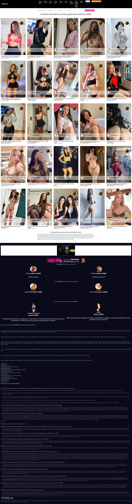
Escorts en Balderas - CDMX (52, 341)
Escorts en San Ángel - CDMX (86, 330)
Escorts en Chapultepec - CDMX (30, 343)
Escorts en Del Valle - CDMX (96, 349)
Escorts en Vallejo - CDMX (109, 336)
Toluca (13, 479)
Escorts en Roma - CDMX (28, 341)
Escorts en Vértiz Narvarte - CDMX (118, 341)
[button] (87, 10)
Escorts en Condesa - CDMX (89, 343)
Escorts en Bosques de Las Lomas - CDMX (15, 343)
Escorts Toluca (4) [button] (61, 2)
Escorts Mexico (3, 363)
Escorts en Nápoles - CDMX (100, 343)
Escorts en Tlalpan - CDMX (39, 330)
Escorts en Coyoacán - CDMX (16, 330)
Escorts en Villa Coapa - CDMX (74, 330)
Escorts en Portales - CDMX (50, 331)
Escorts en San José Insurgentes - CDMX (20, 336)
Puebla (116, 478)
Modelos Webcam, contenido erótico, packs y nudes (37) (76, 4)
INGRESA (87, 1)
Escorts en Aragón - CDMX (74, 355)
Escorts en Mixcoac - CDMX (118, 349)
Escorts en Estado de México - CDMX (55, 360)
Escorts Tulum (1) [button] (66, 2)
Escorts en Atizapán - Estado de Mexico (85, 360)
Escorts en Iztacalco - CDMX (38, 355)
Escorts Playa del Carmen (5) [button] (72, 2)
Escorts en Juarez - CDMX (66, 343)
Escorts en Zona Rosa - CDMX (60, 336)
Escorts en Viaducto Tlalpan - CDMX (62, 330)
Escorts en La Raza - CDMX (60, 349)
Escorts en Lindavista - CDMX (111, 343)
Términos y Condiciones (5, 380)
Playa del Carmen (9, 479)
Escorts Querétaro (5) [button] (51, 2)
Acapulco (4, 479)
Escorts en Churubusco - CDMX (16, 331)
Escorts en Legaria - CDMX (6, 341)
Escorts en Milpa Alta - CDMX (28, 330)
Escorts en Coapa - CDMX (27, 331)
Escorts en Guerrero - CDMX (86, 336)
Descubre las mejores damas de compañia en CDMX (10, 372)
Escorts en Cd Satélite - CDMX (120, 336)
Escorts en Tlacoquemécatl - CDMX (76, 341)
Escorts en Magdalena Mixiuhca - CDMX (62, 355)
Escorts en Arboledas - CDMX (34, 336)
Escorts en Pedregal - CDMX (49, 330)
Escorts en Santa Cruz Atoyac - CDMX (54, 343)
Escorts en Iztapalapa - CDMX (10, 349)
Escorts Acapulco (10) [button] (55, 2)
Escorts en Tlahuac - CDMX (6, 330)
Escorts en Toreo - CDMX (84, 355)
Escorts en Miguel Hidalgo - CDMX (105, 341)
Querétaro (120, 478)
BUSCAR (92, 10)
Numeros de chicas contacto (6, 368)
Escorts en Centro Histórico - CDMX (39, 341)
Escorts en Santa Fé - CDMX (49, 355)
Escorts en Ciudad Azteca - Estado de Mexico (39, 360)
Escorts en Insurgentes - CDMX (38, 331)
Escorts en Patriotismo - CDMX (110, 330)
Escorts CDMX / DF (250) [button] (40, 2)
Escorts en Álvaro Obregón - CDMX (35, 349)
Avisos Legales (3, 381)
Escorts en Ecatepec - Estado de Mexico (70, 360)
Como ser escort (4, 365)
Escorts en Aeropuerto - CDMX (22, 349)
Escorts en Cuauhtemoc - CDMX (17, 341)
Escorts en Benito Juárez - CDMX (84, 349)
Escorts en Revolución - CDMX (63, 341)
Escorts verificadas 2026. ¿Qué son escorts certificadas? (11, 375)
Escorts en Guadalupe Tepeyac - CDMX (47, 336)
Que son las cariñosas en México (7, 371)
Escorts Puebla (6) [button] (46, 2)
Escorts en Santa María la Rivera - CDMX (90, 341)
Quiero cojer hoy (4, 374)
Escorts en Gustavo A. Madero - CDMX (74, 336)
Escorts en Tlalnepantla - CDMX (98, 336)
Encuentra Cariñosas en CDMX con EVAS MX (9, 378)
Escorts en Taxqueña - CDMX (121, 330)
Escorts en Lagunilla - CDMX (107, 349)
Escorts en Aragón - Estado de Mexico (23, 360)
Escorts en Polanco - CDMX (41, 343)
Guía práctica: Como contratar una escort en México (10, 366)
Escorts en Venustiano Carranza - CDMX (8, 355)
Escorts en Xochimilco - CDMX (97, 330)
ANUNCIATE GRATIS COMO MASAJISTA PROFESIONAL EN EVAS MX (13, 369)
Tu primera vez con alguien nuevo (7, 377)
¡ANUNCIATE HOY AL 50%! (96, 1)
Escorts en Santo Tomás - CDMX (71, 349)
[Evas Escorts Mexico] (7, 498)
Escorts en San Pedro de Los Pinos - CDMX (24, 355)
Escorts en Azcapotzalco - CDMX (48, 349)
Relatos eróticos (81, 2)
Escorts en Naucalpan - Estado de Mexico (8, 360)
